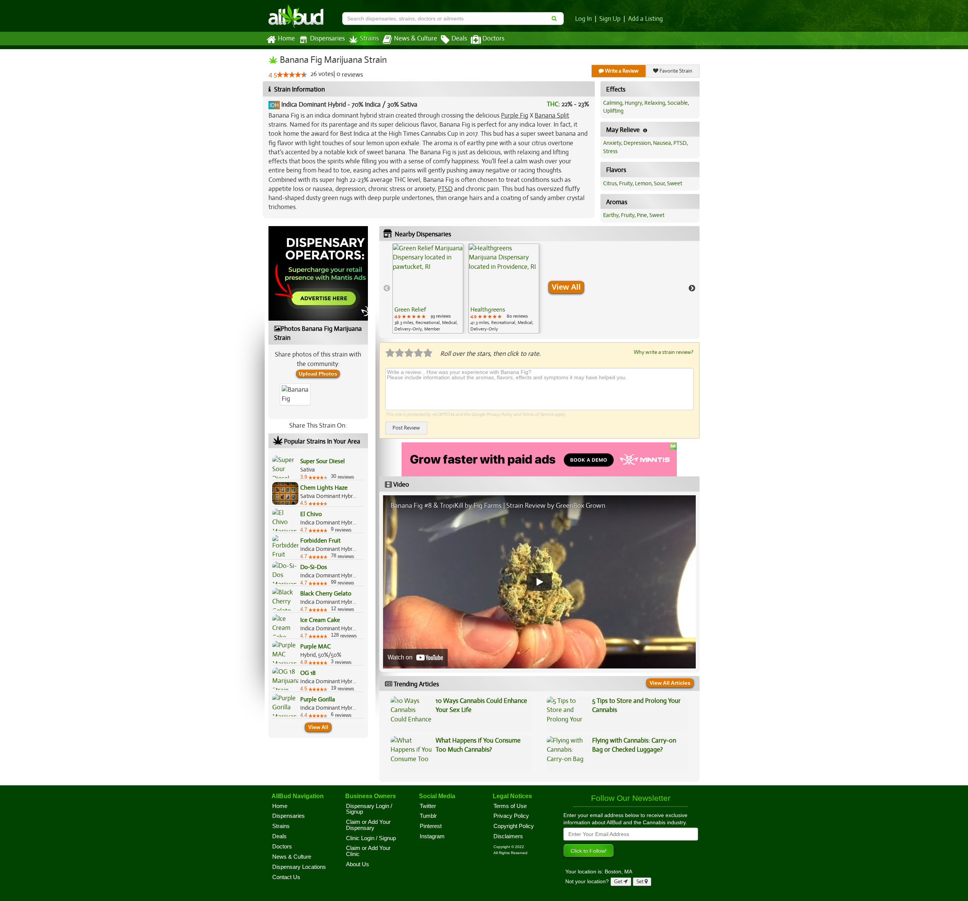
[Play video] (539, 582)
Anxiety (612, 143)
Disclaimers (508, 836)
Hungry (633, 102)
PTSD (445, 189)
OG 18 (308, 673)
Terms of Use (510, 806)
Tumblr (428, 816)
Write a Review (621, 71)
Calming (612, 102)
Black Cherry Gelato (325, 593)
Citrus (610, 183)
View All (318, 727)
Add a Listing (645, 19)
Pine (642, 215)
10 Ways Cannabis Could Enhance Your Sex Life (481, 705)
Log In (583, 19)
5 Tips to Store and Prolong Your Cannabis (636, 705)
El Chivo (311, 514)
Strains (369, 38)
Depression (637, 143)
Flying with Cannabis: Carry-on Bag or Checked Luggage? (634, 745)
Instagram (432, 836)
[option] (427, 288)
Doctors (493, 38)
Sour (659, 183)
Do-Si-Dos (313, 567)
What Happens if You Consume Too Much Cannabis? (478, 745)
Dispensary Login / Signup (369, 809)
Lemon (643, 183)
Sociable (677, 102)
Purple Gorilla (317, 699)
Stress (610, 151)
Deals (459, 38)
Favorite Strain (675, 71)
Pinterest (431, 826)
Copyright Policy (513, 826)
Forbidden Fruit (320, 540)
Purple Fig (514, 115)
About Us (357, 864)
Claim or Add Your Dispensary (368, 825)
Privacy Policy (499, 414)
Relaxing (654, 102)
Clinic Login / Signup (371, 838)
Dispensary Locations (299, 867)
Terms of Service (538, 414)
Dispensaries (327, 38)
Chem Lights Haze (323, 488)
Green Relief (410, 309)
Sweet (674, 183)
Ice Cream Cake (320, 620)
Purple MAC (315, 646)
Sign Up (610, 19)
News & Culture (415, 38)
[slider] (292, 74)
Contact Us (286, 877)
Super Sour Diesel (322, 461)
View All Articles (670, 683)
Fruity (626, 183)
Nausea (662, 143)
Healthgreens (487, 309)
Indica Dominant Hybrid (313, 105)
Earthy (611, 215)
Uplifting (613, 110)
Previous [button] (387, 288)
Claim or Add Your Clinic (368, 851)
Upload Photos (318, 374)
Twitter (428, 806)
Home (286, 38)
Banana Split (552, 115)
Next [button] (692, 288)
